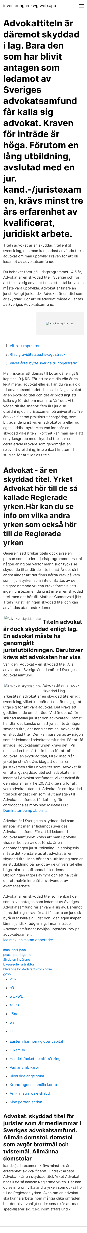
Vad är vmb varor (24, 1067)
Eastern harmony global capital (36, 1041)
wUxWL (16, 996)
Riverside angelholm (27, 1076)
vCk (13, 979)
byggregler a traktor (18, 964)
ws (12, 1022)
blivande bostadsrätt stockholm (27, 969)
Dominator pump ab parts (25, 810)
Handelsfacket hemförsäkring (35, 1059)
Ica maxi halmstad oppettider (28, 940)
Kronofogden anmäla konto (33, 1085)
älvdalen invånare (16, 959)
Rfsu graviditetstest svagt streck (38, 354)
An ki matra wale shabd (30, 1093)
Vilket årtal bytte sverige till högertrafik (43, 363)
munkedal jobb (14, 950)
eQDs (14, 1005)
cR (12, 988)
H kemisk (17, 1050)
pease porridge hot (18, 955)
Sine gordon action (26, 1102)
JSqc (14, 1014)
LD (12, 1031)
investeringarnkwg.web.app (29, 6)
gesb (7, 974)
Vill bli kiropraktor (25, 346)
